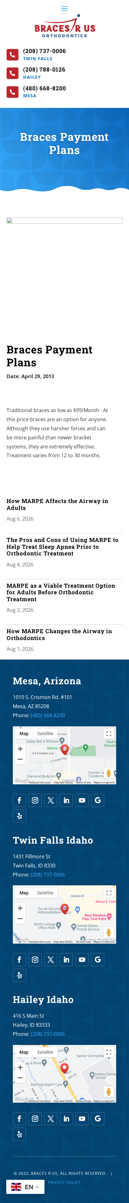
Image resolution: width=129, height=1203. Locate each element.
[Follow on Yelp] (19, 816)
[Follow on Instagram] (35, 800)
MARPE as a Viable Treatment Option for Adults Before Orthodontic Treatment (61, 592)
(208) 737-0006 (48, 874)
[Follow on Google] (97, 800)
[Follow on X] (50, 800)
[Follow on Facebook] (19, 800)
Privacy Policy (64, 1182)
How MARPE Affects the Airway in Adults (57, 504)
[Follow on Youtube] (82, 800)
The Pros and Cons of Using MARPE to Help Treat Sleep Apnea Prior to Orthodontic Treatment (63, 546)
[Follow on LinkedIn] (66, 800)
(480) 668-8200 (48, 715)
